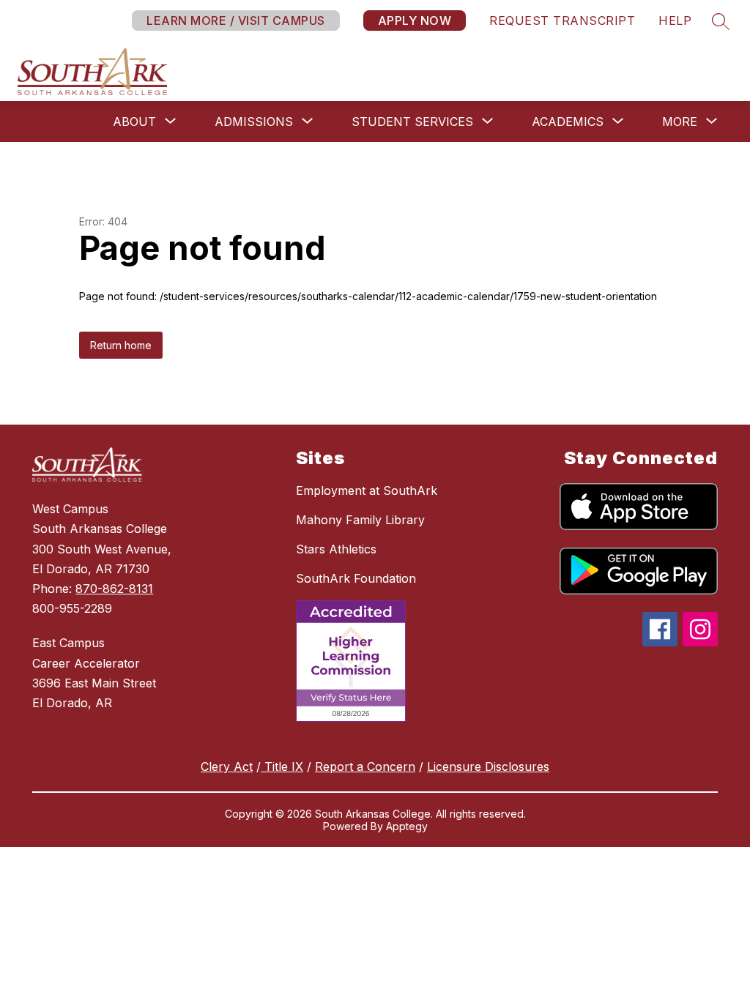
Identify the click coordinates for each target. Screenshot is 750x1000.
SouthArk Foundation (356, 578)
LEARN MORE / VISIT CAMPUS (235, 20)
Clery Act (227, 766)
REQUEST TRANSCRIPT (562, 20)
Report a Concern (365, 766)
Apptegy (407, 826)
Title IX (282, 766)
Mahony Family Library (360, 519)
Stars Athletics (336, 549)
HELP (674, 20)
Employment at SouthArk (366, 490)
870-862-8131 (114, 588)
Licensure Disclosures (488, 766)
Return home (121, 345)
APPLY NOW (415, 20)
